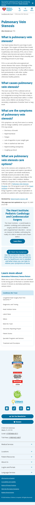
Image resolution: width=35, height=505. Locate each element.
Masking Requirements (7, 492)
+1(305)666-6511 (12, 434)
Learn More (18, 241)
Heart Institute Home (9, 309)
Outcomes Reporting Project (12, 329)
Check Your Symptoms (18, 252)
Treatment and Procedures (11, 343)
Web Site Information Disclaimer (10, 489)
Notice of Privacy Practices (8, 485)
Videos (5, 319)
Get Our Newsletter (19, 416)
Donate (18, 422)
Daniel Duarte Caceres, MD (19, 199)
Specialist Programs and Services (13, 338)
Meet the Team (8, 324)
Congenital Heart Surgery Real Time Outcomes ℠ (14, 299)
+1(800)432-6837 (15, 437)
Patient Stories (7, 333)
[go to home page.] (9, 9)
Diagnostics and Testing (10, 304)
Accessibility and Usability (8, 482)
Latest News (7, 314)
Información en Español (7, 478)
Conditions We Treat (7, 14)
